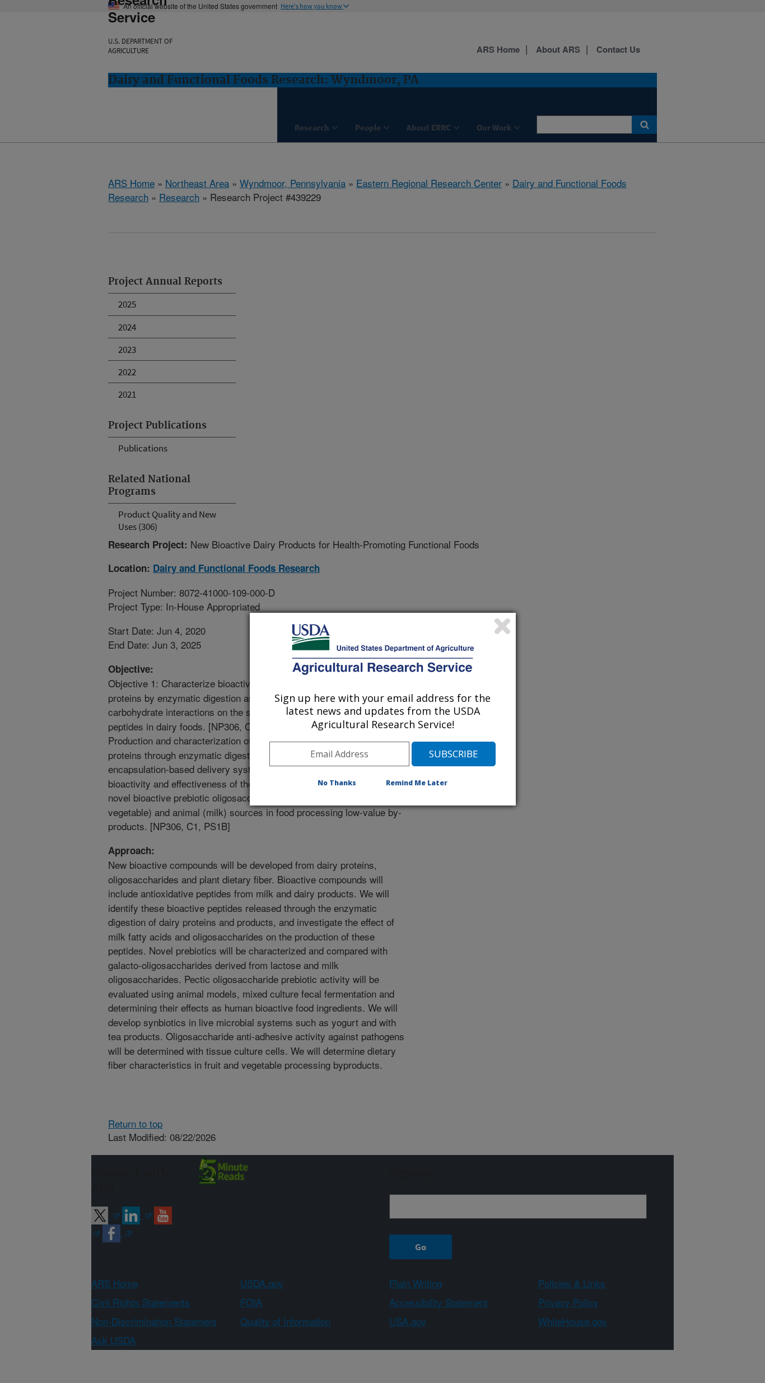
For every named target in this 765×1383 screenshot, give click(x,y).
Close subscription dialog (502, 626)
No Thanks (337, 783)
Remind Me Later (416, 783)
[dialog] (383, 709)
